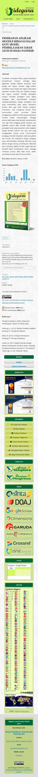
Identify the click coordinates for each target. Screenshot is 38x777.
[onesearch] (19, 554)
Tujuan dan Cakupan (20, 425)
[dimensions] (19, 522)
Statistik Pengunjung (22, 711)
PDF (6, 238)
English (19, 362)
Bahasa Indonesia (19, 366)
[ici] (19, 546)
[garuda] (19, 530)
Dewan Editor (8, 19)
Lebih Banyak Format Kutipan (13, 268)
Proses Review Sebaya (20, 442)
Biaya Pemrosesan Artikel (20, 455)
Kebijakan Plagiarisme (20, 437)
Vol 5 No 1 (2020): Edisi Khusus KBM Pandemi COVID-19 (18, 27)
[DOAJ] (19, 505)
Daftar (27, 2)
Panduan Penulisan (19, 433)
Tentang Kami (28, 19)
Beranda (5, 24)
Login (33, 2)
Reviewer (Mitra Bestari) (20, 446)
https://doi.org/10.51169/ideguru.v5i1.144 (16, 68)
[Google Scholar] (19, 513)
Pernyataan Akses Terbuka (20, 450)
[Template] (19, 472)
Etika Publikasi (20, 429)
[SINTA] (19, 497)
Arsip (18, 19)
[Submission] (19, 480)
